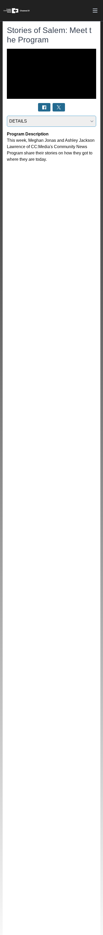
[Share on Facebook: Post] (44, 107)
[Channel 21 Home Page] (18, 11)
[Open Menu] (95, 10)
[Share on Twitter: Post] (59, 107)
